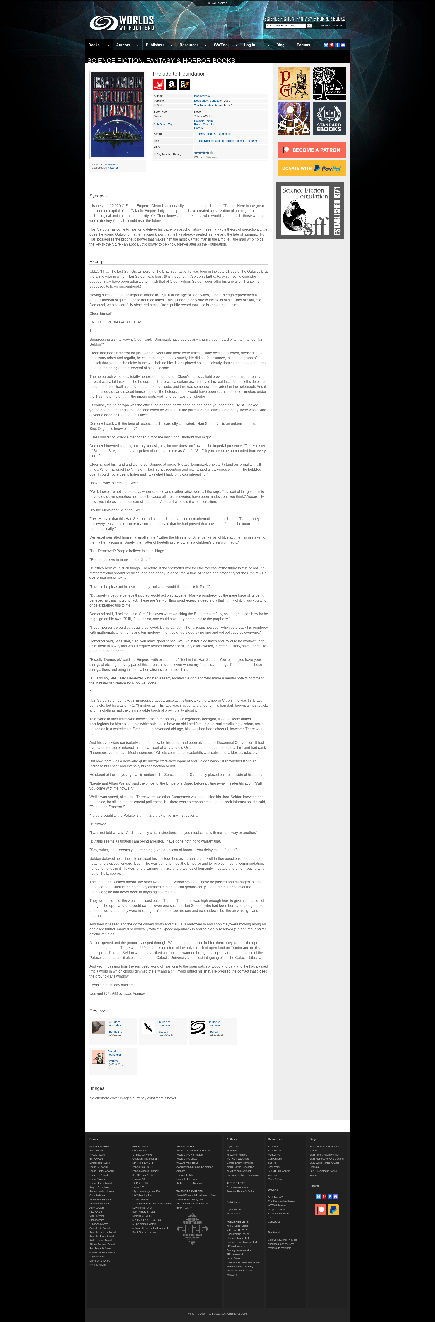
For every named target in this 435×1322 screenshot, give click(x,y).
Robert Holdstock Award (102, 1191)
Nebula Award (97, 1154)
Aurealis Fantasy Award (102, 1232)
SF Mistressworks (142, 1154)
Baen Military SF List (143, 1211)
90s (159, 1219)
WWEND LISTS (185, 1146)
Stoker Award (96, 1219)
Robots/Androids (204, 124)
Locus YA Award (98, 1179)
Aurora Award (96, 1207)
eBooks (272, 1162)
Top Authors (233, 1146)
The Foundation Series (208, 105)
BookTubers (275, 1150)
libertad (213, 1031)
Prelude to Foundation (115, 1024)
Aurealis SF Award (99, 1228)
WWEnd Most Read (187, 1162)
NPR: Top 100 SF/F (143, 1162)
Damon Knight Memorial (240, 1162)
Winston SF (233, 1274)
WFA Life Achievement (239, 1171)
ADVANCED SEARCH (331, 26)
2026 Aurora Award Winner (324, 1154)
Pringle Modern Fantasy (145, 1171)
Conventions (275, 1158)
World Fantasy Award (101, 1199)
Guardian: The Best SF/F (146, 1158)
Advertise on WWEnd (279, 1213)
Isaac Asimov (202, 96)
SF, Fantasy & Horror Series (192, 1203)
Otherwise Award (98, 1224)
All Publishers (234, 1213)
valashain (113, 167)
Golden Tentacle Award (102, 1252)
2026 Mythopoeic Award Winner (327, 1158)
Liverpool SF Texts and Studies (244, 1262)
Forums (303, 45)
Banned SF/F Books (187, 1179)
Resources (189, 45)
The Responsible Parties (281, 1201)
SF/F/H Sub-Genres (279, 1171)
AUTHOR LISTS (236, 1183)
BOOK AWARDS (99, 1146)
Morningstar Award (99, 1260)
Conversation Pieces (238, 1234)
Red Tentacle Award (100, 1248)
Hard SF (199, 128)
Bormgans (115, 1031)
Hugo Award (96, 1150)
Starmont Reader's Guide (240, 1191)
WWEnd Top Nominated (189, 1154)
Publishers (155, 45)
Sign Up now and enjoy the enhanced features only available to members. (282, 1243)
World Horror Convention (240, 1166)
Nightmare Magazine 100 (146, 1191)
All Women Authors (237, 1154)
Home (191, 1313)
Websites (273, 1175)
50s (134, 1219)
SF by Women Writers (144, 1224)
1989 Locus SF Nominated (215, 133)
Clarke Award (96, 1215)
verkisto (114, 1061)
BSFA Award (96, 1158)
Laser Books (234, 1258)
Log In (249, 45)
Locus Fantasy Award (101, 1171)
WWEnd (221, 45)
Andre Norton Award (100, 1240)
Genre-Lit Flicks (185, 1175)
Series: (161, 105)
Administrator (111, 164)
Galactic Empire (204, 121)
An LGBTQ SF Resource (190, 1183)
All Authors (232, 1150)
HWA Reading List (142, 1195)
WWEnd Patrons (277, 1205)
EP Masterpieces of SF (239, 1246)
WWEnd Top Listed (186, 1158)
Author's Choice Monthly (240, 1266)
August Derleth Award (101, 1187)
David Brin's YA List (142, 1207)
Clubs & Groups (277, 1179)
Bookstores (274, 1166)
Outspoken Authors (237, 1187)
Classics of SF (140, 1150)
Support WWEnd (277, 1209)
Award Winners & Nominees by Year (196, 1195)
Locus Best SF (140, 1199)
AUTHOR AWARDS (238, 1158)
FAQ (270, 1217)
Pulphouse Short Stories (240, 1270)
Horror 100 (138, 1187)
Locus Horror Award (100, 1183)
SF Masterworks (236, 1254)
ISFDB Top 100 (140, 1183)
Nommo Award (97, 1264)
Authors (123, 45)
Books (94, 45)
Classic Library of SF (238, 1238)
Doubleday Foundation (208, 100)
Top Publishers (235, 1209)
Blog (280, 45)
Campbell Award (98, 1195)
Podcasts (273, 1146)
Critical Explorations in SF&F (242, 1242)
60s (140, 1219)
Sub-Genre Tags (164, 124)
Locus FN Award (98, 1175)
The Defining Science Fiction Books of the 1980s (228, 140)
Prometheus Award (99, 1203)
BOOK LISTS (140, 1146)
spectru (163, 1031)
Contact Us (274, 1221)
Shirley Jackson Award (102, 1244)
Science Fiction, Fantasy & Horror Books (161, 60)
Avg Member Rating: (169, 154)
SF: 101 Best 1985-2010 (145, 1175)
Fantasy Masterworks (239, 1250)
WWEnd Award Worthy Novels (193, 1150)
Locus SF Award (98, 1166)
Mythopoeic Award (99, 1162)
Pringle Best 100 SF (143, 1166)
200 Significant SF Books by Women (152, 1203)
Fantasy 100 (139, 1179)
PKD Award (95, 1211)
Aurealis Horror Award (101, 1236)
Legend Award (97, 1256)
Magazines (274, 1154)
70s (147, 1219)
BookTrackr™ (184, 1207)
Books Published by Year (190, 1199)
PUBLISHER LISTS (238, 1221)
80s (153, 1219)
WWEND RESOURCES (189, 1191)
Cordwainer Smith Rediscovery (244, 1175)
